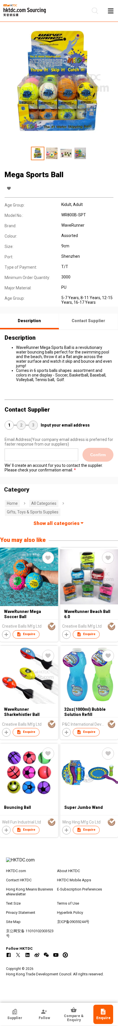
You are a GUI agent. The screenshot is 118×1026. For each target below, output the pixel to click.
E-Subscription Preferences (79, 889)
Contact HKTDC (19, 880)
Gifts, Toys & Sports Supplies (32, 512)
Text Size (13, 903)
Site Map (13, 922)
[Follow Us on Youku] (65, 955)
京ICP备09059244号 (73, 922)
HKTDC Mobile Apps (74, 880)
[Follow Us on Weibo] (37, 955)
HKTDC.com (16, 871)
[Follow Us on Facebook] (8, 955)
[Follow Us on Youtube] (55, 955)
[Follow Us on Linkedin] (27, 955)
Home (12, 503)
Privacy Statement (20, 912)
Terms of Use (68, 903)
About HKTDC (68, 871)
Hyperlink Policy (70, 912)
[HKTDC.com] (59, 862)
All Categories (43, 503)
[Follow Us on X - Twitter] (18, 955)
